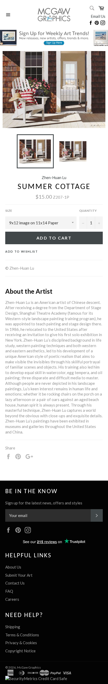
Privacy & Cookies (21, 642)
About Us (13, 567)
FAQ (9, 591)
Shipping (12, 626)
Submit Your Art (19, 575)
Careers (12, 599)
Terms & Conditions (22, 634)
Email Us (98, 16)
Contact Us (15, 583)
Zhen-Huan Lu (54, 177)
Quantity (88, 211)
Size (8, 211)
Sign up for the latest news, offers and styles (43, 503)
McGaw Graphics (29, 667)
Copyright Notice (20, 650)
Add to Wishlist (21, 251)
